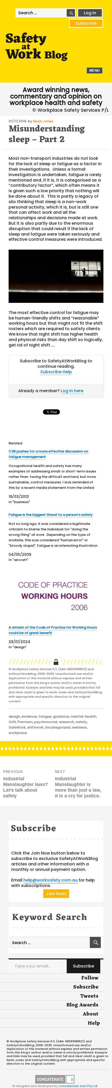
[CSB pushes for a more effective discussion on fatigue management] (53, 477)
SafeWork (17, 727)
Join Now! (56, 894)
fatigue (45, 716)
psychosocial (45, 721)
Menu (94, 70)
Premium (25, 721)
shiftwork (35, 727)
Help (67, 372)
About (90, 1014)
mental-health (83, 716)
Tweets (89, 996)
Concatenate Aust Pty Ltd (78, 1086)
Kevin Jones (43, 121)
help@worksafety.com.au (50, 880)
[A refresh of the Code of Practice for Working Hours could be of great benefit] (53, 595)
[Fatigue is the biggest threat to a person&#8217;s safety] (53, 537)
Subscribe (86, 23)
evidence (29, 716)
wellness (79, 727)
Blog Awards (82, 1005)
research (66, 721)
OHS (12, 721)
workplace (18, 732)
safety (81, 721)
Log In (90, 13)
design (14, 716)
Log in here (72, 391)
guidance (61, 716)
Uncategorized (57, 727)
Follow (89, 978)
